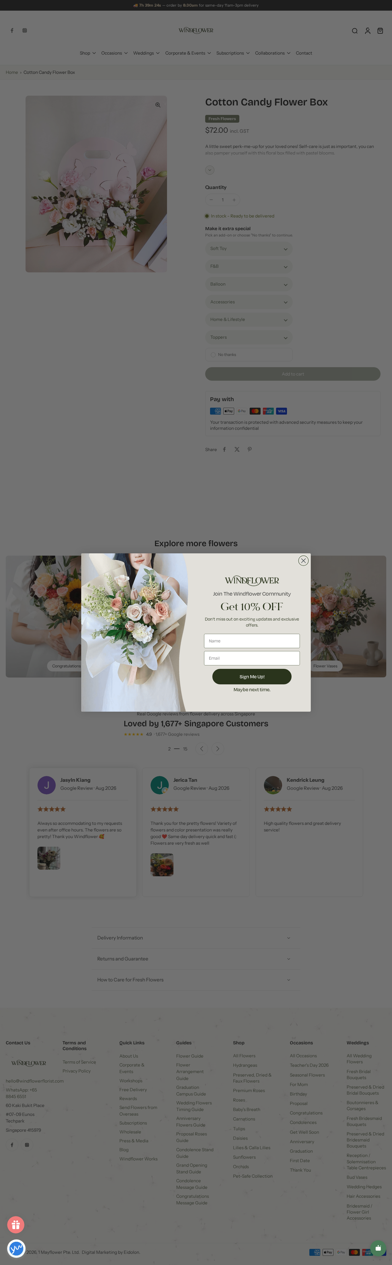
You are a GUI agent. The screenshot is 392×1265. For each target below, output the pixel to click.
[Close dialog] (303, 561)
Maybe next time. (252, 689)
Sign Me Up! (252, 676)
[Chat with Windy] (378, 1248)
